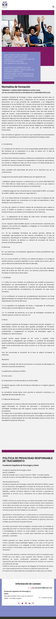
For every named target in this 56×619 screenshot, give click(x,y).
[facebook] (19, 603)
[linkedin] (30, 603)
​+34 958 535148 (46, 598)
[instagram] (26, 603)
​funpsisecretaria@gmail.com (40, 588)
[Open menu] (53, 7)
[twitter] (22, 603)
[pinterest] (33, 603)
